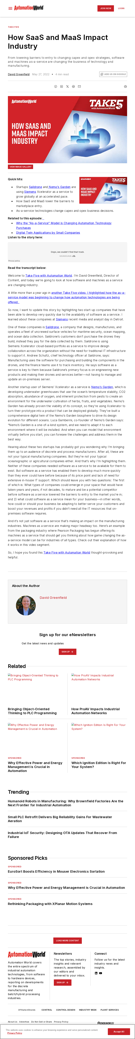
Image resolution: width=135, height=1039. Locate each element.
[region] (67, 1031)
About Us (12, 1022)
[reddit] (73, 86)
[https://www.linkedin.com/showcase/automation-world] (96, 973)
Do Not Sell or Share (41, 1022)
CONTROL (46, 1010)
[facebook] (55, 86)
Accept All (119, 1031)
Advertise (24, 1022)
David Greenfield (18, 74)
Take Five (13, 27)
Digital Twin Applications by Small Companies (48, 232)
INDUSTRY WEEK (88, 1010)
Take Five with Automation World (48, 275)
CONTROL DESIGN (65, 1010)
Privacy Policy (61, 1022)
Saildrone (35, 187)
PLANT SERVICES (110, 1010)
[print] (125, 86)
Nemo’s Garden (59, 187)
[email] (79, 86)
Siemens (30, 191)
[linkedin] (61, 86)
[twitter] (67, 86)
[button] (10, 8)
